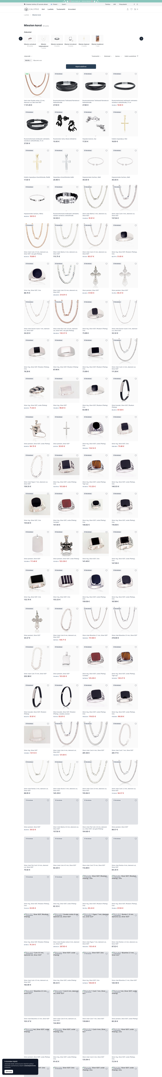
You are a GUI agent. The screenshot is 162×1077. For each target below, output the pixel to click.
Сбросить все (37, 60)
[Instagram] (137, 4)
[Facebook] (134, 4)
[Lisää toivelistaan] (48, 74)
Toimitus (107, 4)
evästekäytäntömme (30, 1065)
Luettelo (51, 9)
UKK (114, 4)
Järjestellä (27, 56)
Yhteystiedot (123, 4)
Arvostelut (72, 9)
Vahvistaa (9, 1071)
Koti (43, 9)
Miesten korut (36, 15)
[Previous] (20, 38)
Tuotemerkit (61, 9)
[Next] (141, 38)
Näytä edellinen (81, 66)
